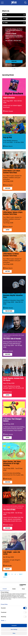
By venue (5, 18)
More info (14, 61)
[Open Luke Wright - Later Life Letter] (14, 541)
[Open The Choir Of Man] (14, 495)
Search (25, 2)
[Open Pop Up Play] (14, 125)
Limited (7, 229)
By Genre (5, 22)
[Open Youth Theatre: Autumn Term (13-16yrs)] (14, 368)
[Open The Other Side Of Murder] (14, 324)
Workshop (8, 392)
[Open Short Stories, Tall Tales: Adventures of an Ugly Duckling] (14, 451)
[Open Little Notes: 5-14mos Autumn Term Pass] (14, 243)
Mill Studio (8, 479)
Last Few (7, 271)
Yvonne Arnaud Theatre (14, 2)
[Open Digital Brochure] (14, 87)
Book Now (7, 188)
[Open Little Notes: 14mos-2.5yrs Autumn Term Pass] (14, 201)
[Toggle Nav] (2, 2)
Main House (11, 65)
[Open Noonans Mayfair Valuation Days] (14, 285)
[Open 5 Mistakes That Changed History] (14, 408)
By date (5, 14)
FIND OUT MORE (8, 311)
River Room (9, 146)
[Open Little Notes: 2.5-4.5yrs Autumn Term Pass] (14, 160)
